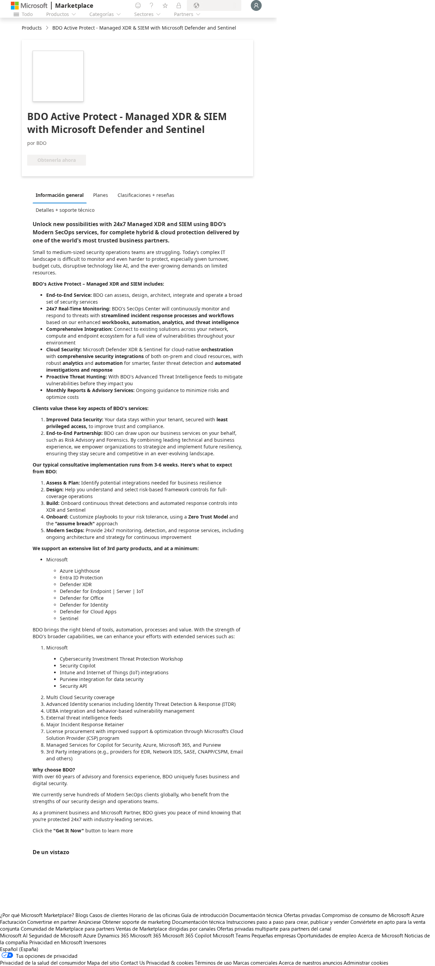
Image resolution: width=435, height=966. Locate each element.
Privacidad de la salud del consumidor (43, 962)
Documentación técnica (255, 915)
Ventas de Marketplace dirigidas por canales (165, 928)
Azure (89, 935)
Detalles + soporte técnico (65, 210)
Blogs (81, 915)
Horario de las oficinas (154, 915)
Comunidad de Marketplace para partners (68, 928)
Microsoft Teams (231, 935)
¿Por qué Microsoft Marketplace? (37, 915)
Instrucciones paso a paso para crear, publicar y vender (287, 921)
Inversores (95, 942)
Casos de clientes (108, 915)
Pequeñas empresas (273, 935)
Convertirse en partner (52, 921)
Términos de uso (213, 962)
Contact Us (133, 962)
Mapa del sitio (103, 962)
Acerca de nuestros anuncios (310, 962)
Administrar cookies (366, 962)
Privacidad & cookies (169, 962)
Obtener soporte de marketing (136, 921)
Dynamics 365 (113, 935)
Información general (60, 195)
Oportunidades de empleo (326, 935)
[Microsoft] (29, 6)
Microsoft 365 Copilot (186, 935)
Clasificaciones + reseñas (146, 195)
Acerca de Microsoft (380, 935)
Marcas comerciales (255, 962)
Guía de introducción (204, 915)
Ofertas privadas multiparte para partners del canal (274, 928)
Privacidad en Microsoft (55, 942)
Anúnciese (89, 921)
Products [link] (32, 27)
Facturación (13, 921)
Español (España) (19, 949)
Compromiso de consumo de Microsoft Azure (373, 915)
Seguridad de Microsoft (55, 935)
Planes (100, 195)
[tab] (61, 194)
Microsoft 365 (145, 935)
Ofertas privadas (302, 915)
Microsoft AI (14, 935)
